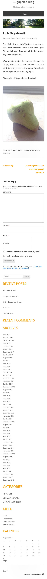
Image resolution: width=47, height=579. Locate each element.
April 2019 (6, 334)
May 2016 (6, 398)
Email (6, 235)
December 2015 (8, 413)
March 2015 (7, 439)
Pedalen (6, 308)
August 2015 (7, 425)
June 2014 (6, 462)
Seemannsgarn (11, 497)
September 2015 (9, 422)
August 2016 (7, 390)
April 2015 (6, 436)
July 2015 (6, 427)
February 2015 (8, 442)
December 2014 (8, 448)
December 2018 (8, 340)
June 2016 (6, 395)
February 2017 (8, 372)
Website (6, 243)
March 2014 (7, 471)
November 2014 (8, 451)
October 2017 (8, 355)
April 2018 (6, 343)
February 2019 (8, 337)
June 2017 (6, 363)
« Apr (5, 560)
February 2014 (8, 474)
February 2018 (8, 346)
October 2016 (8, 384)
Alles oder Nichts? (9, 290)
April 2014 (6, 468)
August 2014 (7, 457)
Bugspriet (6, 38)
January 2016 (7, 410)
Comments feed (9, 521)
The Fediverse (8, 314)
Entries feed (7, 519)
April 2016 (6, 401)
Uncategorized (15, 150)
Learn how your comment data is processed (22, 267)
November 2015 (8, 416)
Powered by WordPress (33, 574)
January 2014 (7, 477)
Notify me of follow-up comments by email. (23, 252)
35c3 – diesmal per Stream (12, 302)
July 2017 (6, 361)
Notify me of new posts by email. (19, 256)
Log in (5, 516)
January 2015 (7, 445)
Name (6, 225)
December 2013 (8, 480)
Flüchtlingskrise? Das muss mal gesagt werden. (35, 168)
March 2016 (7, 404)
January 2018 (7, 349)
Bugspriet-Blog (23, 2)
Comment (7, 192)
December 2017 (8, 352)
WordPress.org (8, 524)
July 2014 (6, 459)
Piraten (7, 493)
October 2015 (8, 419)
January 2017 (7, 375)
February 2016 (8, 407)
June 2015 (6, 430)
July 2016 (6, 393)
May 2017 (6, 366)
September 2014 (9, 454)
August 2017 (7, 358)
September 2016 (9, 387)
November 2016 (8, 381)
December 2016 (8, 378)
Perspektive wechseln (11, 296)
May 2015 (6, 433)
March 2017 (7, 369)
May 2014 (6, 465)
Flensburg (8, 165)
